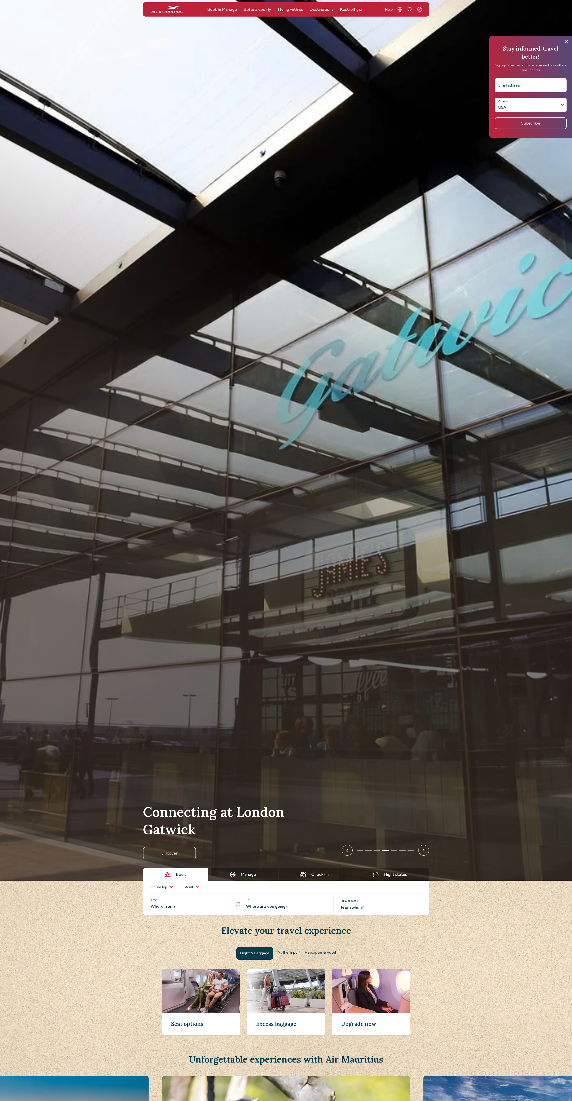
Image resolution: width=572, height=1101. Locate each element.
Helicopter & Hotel (320, 952)
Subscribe (530, 123)
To (247, 900)
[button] (400, 9)
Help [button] (389, 9)
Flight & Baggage (254, 953)
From (154, 900)
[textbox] (190, 904)
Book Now (169, 853)
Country (503, 101)
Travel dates (350, 900)
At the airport (289, 952)
